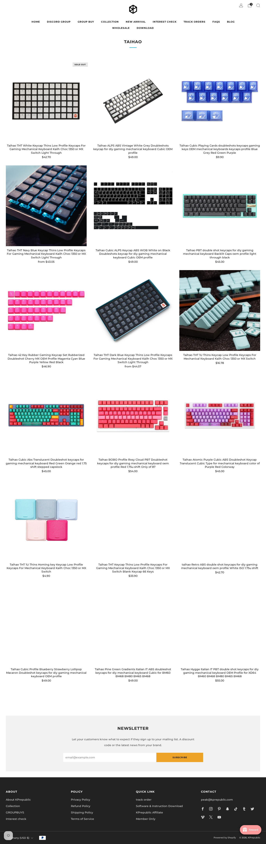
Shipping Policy (82, 812)
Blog (231, 21)
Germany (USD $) (18, 837)
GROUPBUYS (15, 812)
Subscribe (180, 757)
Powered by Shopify (225, 837)
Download (145, 27)
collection (110, 21)
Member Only (145, 819)
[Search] (258, 5)
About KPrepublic (18, 799)
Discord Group (59, 21)
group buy (86, 21)
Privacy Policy (80, 799)
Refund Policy (80, 806)
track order (143, 799)
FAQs (216, 21)
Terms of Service (82, 819)
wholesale (121, 27)
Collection (13, 806)
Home (36, 21)
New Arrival (136, 21)
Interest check (165, 21)
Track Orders (194, 21)
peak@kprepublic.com (217, 799)
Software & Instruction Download (159, 806)
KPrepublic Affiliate (149, 812)
